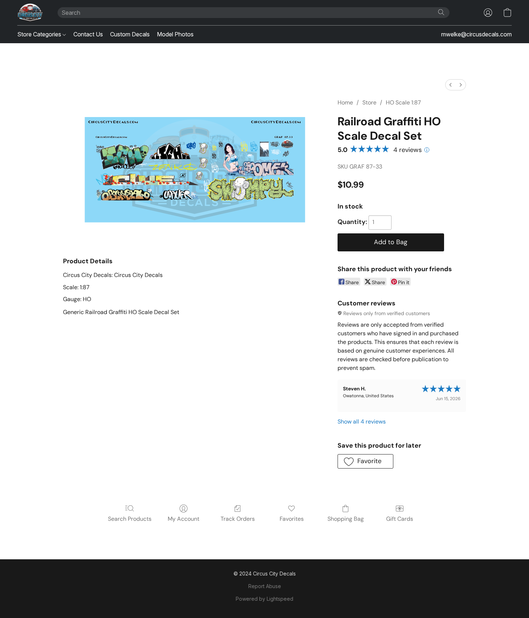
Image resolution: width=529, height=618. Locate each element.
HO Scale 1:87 (403, 102)
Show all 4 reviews (362, 421)
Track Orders (238, 519)
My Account (183, 519)
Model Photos (175, 34)
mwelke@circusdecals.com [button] (476, 34)
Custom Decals (130, 34)
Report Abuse (264, 586)
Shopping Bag (345, 519)
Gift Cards (399, 519)
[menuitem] (451, 85)
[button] (30, 13)
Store (369, 102)
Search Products (130, 519)
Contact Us (88, 34)
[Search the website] (441, 12)
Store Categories (40, 34)
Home (345, 102)
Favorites (292, 519)
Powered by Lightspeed (264, 599)
